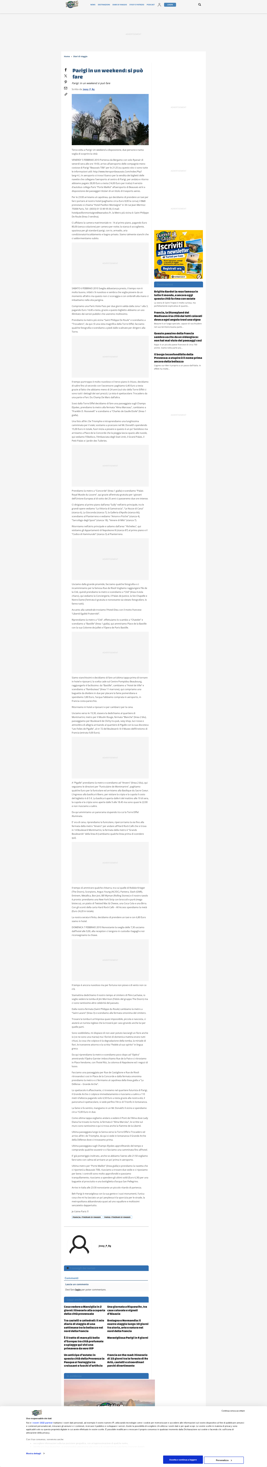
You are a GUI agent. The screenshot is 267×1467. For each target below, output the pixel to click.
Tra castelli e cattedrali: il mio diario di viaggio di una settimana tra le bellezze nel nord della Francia (84, 1326)
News (92, 4)
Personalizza (222, 1460)
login (78, 1289)
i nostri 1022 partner (42, 1423)
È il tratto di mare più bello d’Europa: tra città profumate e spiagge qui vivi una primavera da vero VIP (83, 1343)
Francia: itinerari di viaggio (87, 1217)
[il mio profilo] (159, 4)
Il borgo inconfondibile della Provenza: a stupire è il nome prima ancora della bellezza (178, 358)
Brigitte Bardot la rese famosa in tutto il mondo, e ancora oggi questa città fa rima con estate (176, 295)
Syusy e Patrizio (136, 4)
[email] (65, 87)
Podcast (151, 4)
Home (67, 56)
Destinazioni (104, 4)
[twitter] (65, 75)
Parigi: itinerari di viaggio (117, 1217)
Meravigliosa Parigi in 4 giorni (127, 1337)
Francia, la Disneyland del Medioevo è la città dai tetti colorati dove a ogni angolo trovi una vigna (178, 316)
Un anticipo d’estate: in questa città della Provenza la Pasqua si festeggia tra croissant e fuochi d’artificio (84, 1360)
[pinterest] (65, 81)
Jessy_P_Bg (89, 89)
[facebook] (65, 69)
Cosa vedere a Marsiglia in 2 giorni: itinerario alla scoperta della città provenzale (84, 1310)
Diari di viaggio (120, 4)
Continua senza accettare (233, 1411)
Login (170, 4)
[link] (65, 93)
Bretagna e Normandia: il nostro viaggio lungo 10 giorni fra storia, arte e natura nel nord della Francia (128, 1326)
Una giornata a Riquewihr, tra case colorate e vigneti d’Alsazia (127, 1310)
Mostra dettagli (33, 1453)
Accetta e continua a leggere (183, 1459)
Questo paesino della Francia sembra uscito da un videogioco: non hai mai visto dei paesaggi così (178, 337)
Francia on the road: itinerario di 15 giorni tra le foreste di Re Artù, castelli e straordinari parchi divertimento (127, 1360)
